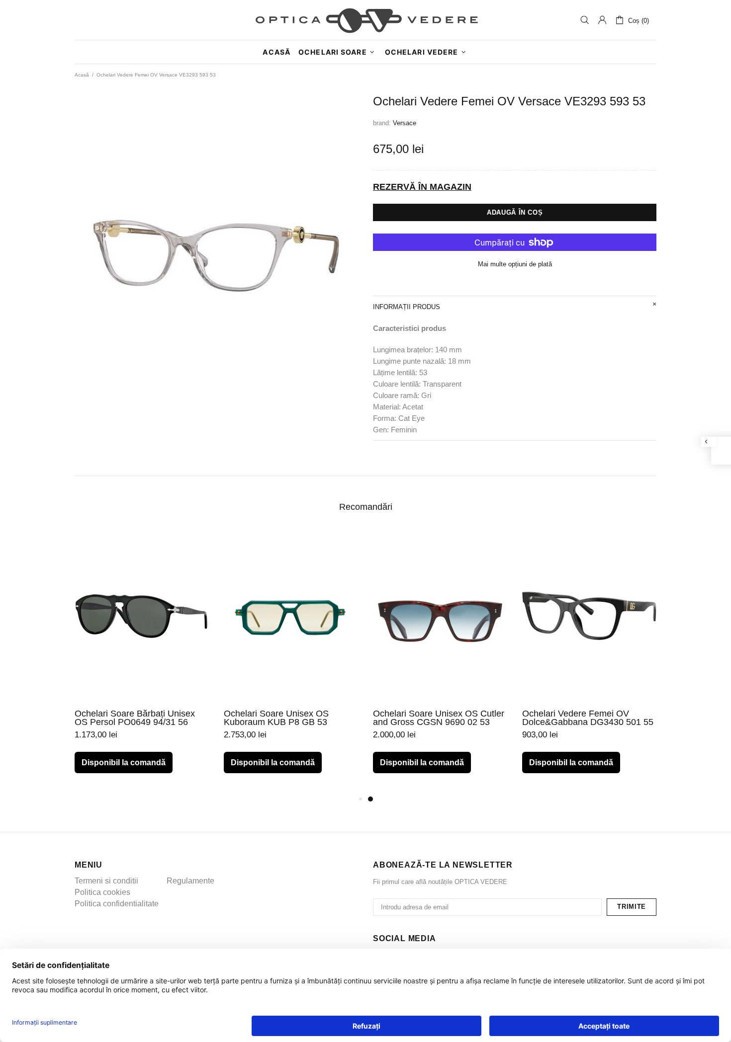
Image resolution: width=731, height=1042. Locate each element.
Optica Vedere (365, 20)
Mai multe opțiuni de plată (515, 264)
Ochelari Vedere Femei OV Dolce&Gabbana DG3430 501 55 (587, 718)
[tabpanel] (440, 661)
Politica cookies (102, 892)
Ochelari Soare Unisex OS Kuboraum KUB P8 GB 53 (276, 718)
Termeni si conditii (106, 881)
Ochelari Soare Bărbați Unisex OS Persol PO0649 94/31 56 (135, 718)
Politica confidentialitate (117, 903)
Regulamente (190, 881)
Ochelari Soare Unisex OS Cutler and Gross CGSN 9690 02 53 (438, 718)
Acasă (82, 75)
